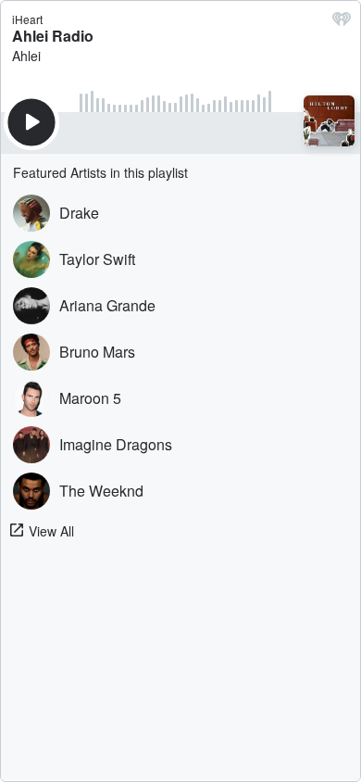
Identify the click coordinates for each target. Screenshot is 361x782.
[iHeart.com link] (341, 23)
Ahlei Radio (52, 35)
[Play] (31, 122)
